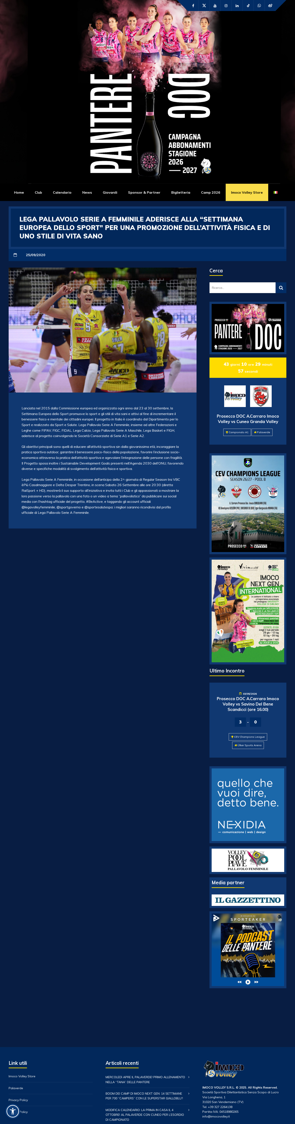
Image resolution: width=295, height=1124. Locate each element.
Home (19, 192)
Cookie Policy (18, 1111)
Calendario (62, 192)
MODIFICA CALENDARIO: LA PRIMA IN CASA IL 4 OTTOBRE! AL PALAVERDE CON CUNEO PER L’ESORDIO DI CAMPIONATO (145, 1115)
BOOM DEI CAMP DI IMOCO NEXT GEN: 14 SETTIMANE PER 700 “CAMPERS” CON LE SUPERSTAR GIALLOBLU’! (144, 1096)
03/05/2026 (250, 693)
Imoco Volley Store (247, 192)
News (87, 192)
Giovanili (110, 192)
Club (38, 192)
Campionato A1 (239, 432)
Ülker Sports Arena (250, 745)
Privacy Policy (18, 1100)
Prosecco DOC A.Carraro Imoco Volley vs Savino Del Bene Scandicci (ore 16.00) (248, 704)
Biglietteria (180, 192)
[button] (12, 1111)
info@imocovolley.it (216, 1116)
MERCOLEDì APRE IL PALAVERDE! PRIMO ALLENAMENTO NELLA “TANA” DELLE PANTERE (145, 1079)
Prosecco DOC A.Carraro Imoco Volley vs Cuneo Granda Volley (248, 419)
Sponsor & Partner (144, 192)
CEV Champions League (249, 736)
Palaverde (263, 432)
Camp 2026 (210, 192)
